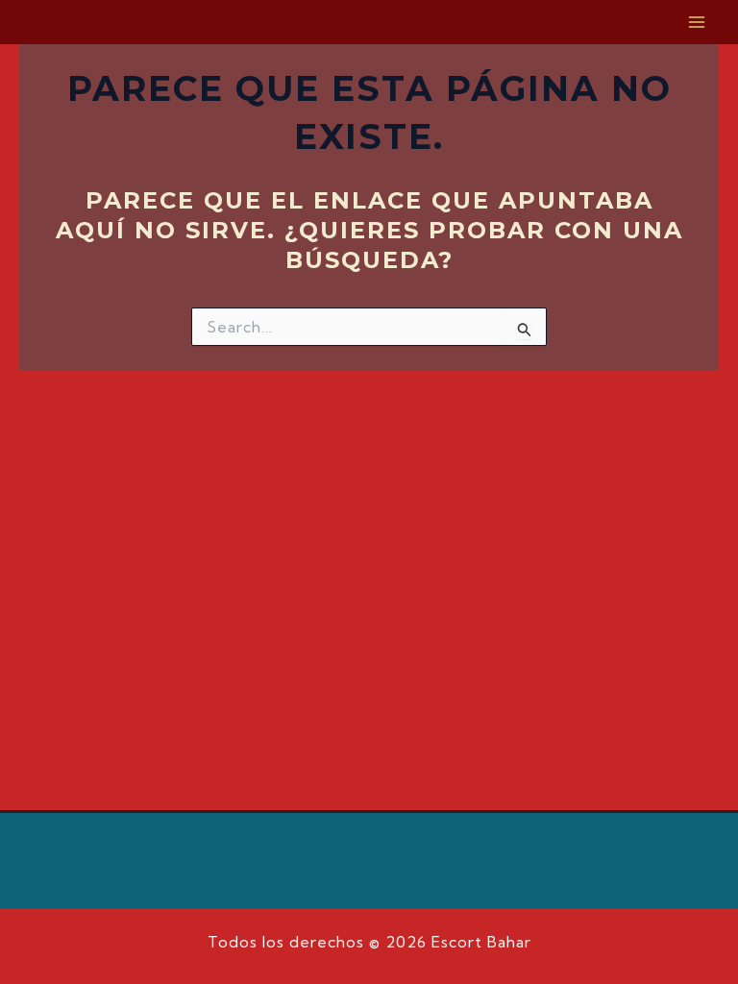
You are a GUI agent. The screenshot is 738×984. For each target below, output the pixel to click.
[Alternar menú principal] (698, 22)
